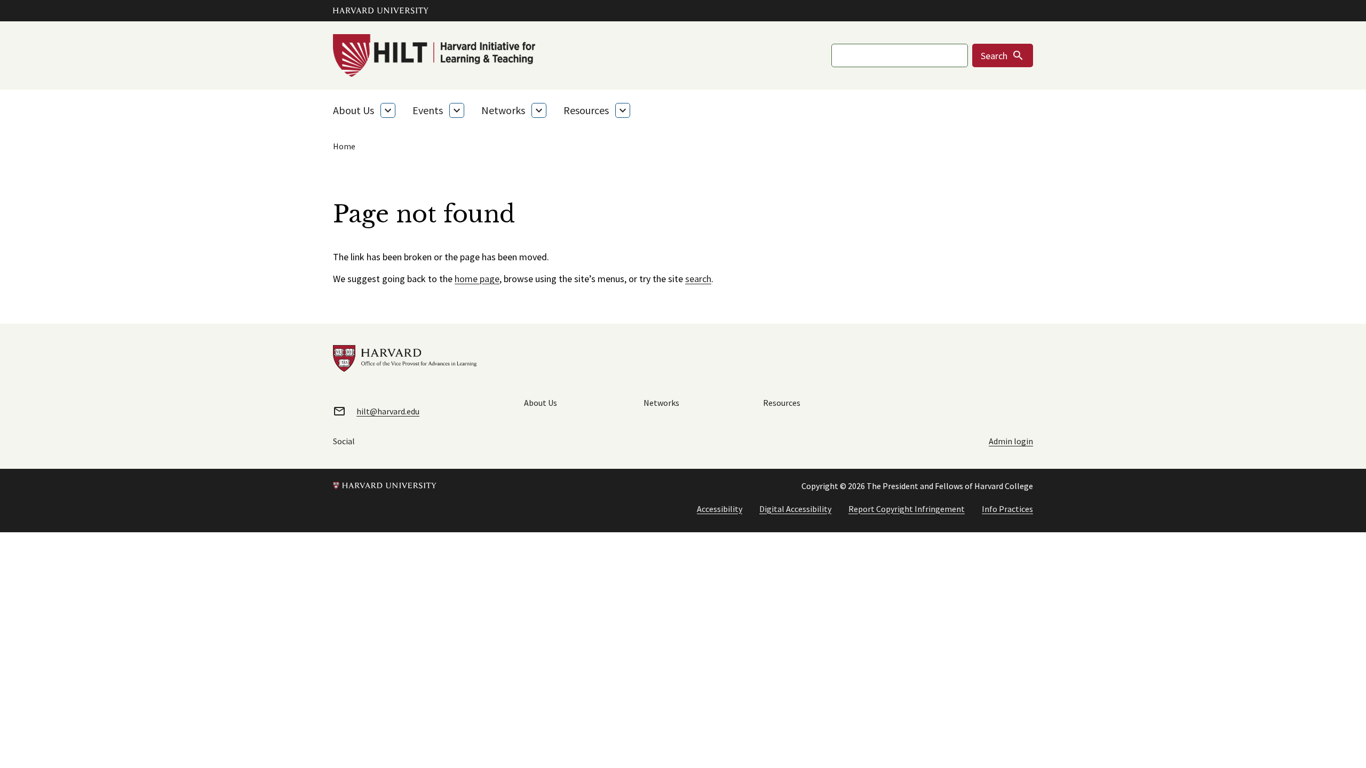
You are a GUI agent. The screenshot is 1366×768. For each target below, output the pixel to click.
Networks (503, 110)
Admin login (1011, 441)
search (698, 279)
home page (477, 279)
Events (427, 110)
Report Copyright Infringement (906, 508)
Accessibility (719, 508)
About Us (353, 110)
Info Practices (1007, 508)
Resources (586, 110)
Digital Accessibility (795, 508)
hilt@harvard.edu (387, 411)
